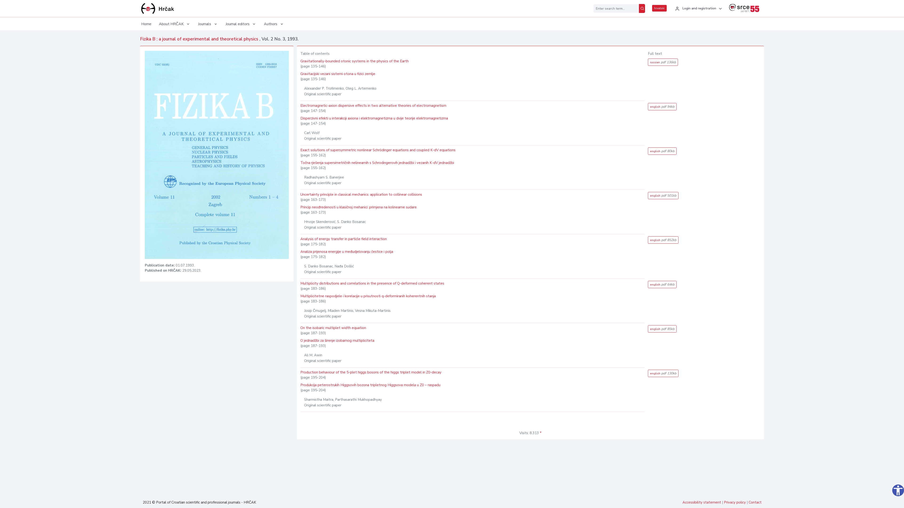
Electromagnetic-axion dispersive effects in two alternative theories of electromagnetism (373, 105)
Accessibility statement (701, 502)
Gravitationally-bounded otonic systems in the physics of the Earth (354, 61)
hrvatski (659, 8)
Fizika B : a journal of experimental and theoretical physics (199, 39)
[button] (698, 9)
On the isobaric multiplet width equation (333, 327)
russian (663, 62)
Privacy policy (735, 502)
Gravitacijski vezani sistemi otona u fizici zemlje (337, 73)
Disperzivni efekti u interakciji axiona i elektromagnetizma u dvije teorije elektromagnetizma (374, 118)
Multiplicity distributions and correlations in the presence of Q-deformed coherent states (372, 283)
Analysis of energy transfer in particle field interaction (343, 239)
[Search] (642, 8)
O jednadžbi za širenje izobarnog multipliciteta (337, 340)
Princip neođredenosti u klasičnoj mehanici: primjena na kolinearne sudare (358, 207)
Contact (755, 502)
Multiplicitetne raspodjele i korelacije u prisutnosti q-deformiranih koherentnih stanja (368, 296)
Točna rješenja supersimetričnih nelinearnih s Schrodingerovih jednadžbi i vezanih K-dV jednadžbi (377, 162)
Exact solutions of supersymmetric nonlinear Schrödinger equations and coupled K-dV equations (378, 150)
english (662, 106)
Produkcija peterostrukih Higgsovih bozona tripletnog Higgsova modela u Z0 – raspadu (370, 385)
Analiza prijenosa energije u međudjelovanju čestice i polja (346, 251)
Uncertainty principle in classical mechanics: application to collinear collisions (361, 194)
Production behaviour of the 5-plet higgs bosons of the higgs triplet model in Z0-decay (370, 372)
